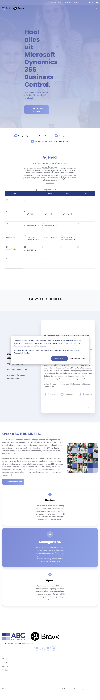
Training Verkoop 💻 (47, 214)
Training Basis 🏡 (10, 237)
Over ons (5, 666)
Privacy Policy (73, 689)
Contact (5, 670)
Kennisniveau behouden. (16, 377)
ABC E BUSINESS (28, 643)
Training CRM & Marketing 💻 (67, 239)
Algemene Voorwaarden (90, 689)
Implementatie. (17, 369)
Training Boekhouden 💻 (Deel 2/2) (49, 226)
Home (4, 659)
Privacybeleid (73, 343)
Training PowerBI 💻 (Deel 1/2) (32, 239)
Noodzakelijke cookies (77, 358)
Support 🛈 (77, 2)
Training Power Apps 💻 (66, 214)
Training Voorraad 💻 (29, 237)
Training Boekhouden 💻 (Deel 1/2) (31, 226)
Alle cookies (59, 358)
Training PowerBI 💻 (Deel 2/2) (50, 237)
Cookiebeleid (18, 346)
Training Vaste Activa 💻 (66, 237)
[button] (97, 8)
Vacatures (67, 2)
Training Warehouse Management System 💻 (30, 249)
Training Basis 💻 (28, 214)
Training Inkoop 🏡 (11, 249)
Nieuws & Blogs (56, 2)
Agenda (5, 662)
